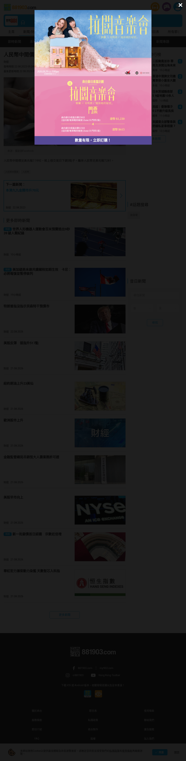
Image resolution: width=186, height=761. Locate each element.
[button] (180, 5)
